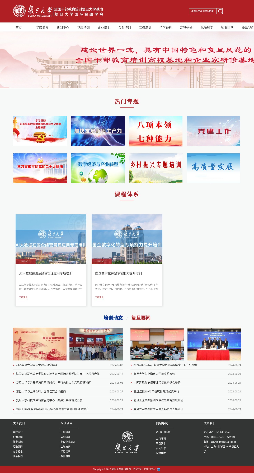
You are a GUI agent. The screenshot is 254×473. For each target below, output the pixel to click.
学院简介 (42, 27)
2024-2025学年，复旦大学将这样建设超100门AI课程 (165, 365)
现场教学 (207, 27)
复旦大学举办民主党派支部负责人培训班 (158, 409)
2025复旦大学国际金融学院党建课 (37, 365)
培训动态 (113, 318)
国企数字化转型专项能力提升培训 (118, 273)
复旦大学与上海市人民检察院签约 (154, 373)
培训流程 (18, 437)
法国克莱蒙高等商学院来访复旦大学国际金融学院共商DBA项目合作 (58, 373)
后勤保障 (18, 446)
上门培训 (161, 438)
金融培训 (124, 27)
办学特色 (18, 451)
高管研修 (186, 27)
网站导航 (161, 453)
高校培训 (145, 27)
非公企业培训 (68, 441)
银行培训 (65, 451)
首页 (19, 27)
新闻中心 (63, 27)
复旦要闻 (141, 318)
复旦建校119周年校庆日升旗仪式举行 (156, 391)
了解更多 (23, 297)
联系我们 (18, 456)
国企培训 (65, 437)
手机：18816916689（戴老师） (220, 437)
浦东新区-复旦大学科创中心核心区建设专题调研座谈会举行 (52, 409)
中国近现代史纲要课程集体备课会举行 (157, 382)
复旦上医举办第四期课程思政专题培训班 (158, 400)
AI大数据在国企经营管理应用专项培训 (45, 273)
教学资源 (18, 441)
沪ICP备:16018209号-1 (145, 469)
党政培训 (83, 27)
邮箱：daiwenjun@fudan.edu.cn (220, 441)
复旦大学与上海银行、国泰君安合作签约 (41, 391)
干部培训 (65, 432)
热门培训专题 (163, 432)
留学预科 (165, 27)
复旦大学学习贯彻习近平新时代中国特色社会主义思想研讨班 (53, 382)
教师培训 (65, 456)
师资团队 (227, 27)
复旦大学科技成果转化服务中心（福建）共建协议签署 (49, 400)
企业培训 (104, 27)
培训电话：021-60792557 (217, 432)
